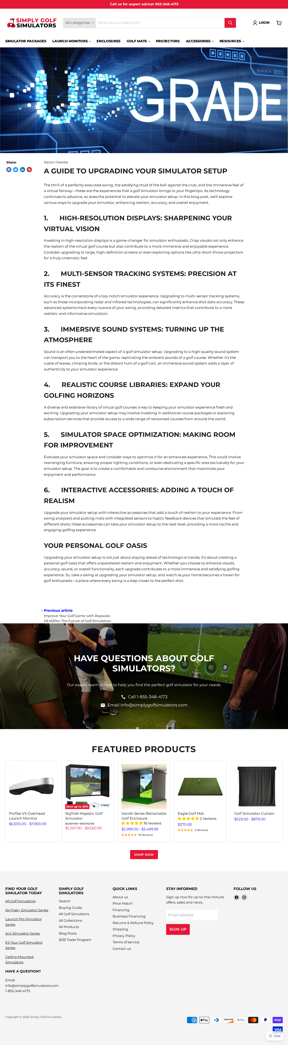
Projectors (168, 41)
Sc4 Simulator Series (22, 933)
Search (64, 901)
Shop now (144, 855)
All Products (69, 927)
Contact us (122, 949)
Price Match (123, 903)
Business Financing (129, 916)
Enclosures (108, 41)
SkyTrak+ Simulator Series (26, 910)
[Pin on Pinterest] (29, 169)
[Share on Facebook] (8, 169)
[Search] (230, 23)
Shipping (120, 929)
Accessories (198, 41)
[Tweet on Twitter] (15, 169)
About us (120, 897)
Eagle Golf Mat (191, 813)
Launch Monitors (70, 41)
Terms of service (126, 942)
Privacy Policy (124, 936)
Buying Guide (70, 908)
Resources (230, 41)
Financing (121, 910)
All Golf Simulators (20, 901)
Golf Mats (137, 41)
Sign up (178, 929)
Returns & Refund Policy (133, 923)
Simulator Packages (25, 41)
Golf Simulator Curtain (254, 813)
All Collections (70, 921)
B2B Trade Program (75, 940)
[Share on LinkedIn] (22, 169)
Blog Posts (68, 933)
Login (264, 23)
